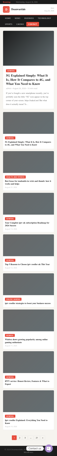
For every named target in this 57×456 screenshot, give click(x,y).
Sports (8, 24)
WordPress (28, 452)
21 (37, 437)
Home (8, 18)
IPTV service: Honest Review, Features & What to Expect (27, 383)
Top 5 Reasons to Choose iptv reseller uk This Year (27, 264)
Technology (44, 18)
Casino (20, 24)
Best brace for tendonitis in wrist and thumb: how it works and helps (28, 182)
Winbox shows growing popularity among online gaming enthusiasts (26, 341)
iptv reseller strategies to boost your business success (28, 303)
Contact (32, 24)
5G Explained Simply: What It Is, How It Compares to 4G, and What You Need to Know (28, 79)
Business (29, 18)
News (17, 18)
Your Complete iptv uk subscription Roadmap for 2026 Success (27, 224)
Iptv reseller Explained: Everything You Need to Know (26, 422)
